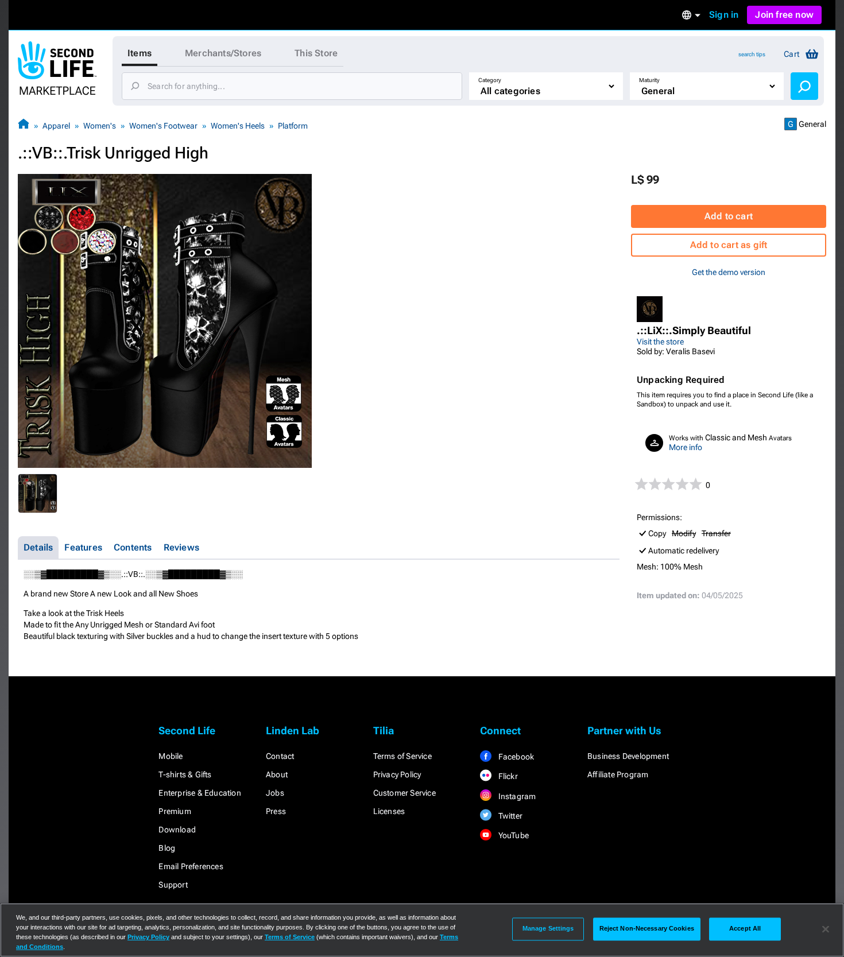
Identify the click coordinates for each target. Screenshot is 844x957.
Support (172, 884)
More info (685, 447)
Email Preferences (190, 866)
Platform (293, 125)
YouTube (512, 835)
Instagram (516, 796)
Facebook (515, 756)
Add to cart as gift (729, 244)
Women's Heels (238, 125)
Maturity (649, 80)
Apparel (56, 125)
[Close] (825, 928)
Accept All (745, 928)
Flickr (506, 776)
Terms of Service (402, 756)
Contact (280, 756)
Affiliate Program (617, 774)
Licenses (389, 811)
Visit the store (660, 341)
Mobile (170, 756)
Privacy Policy (397, 774)
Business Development (628, 756)
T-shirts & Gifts (184, 774)
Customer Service (404, 792)
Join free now (784, 14)
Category (489, 80)
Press (276, 811)
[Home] (23, 125)
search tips (751, 54)
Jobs (275, 792)
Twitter (509, 815)
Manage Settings (548, 928)
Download (177, 829)
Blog (166, 848)
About (277, 774)
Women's (99, 125)
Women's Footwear (163, 125)
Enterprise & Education (199, 792)
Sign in (723, 14)
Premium (174, 811)
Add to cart (728, 216)
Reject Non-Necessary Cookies (646, 928)
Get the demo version (728, 272)
